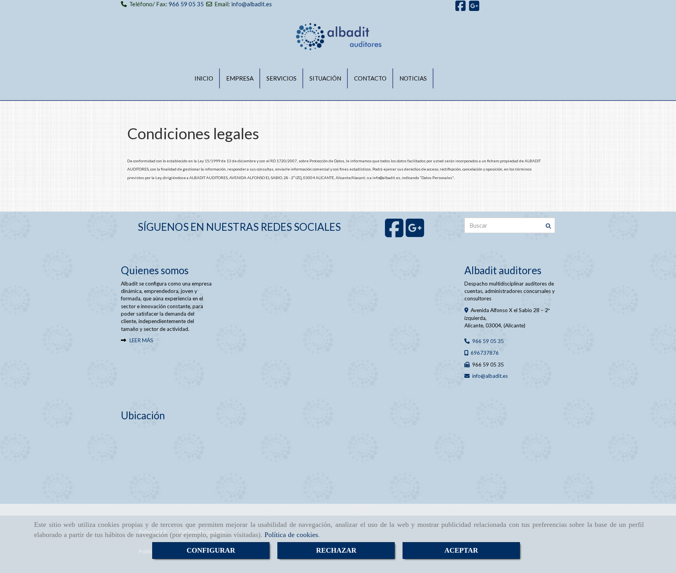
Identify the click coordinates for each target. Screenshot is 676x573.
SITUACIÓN (325, 78)
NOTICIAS (413, 78)
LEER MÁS (141, 340)
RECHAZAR (336, 550)
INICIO (203, 78)
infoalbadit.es (490, 376)
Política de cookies (291, 535)
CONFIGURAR (211, 550)
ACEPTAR (461, 550)
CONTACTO (370, 78)
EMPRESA (240, 78)
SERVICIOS (281, 78)
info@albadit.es (251, 3)
